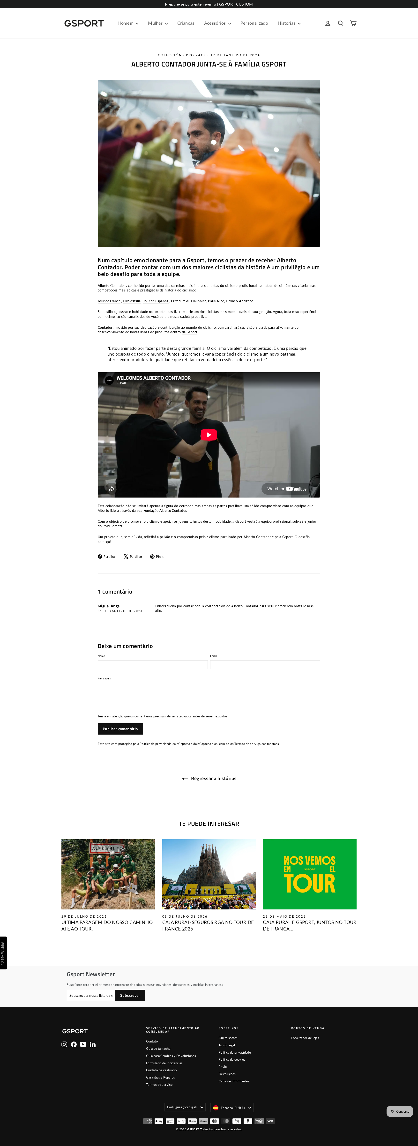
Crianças (185, 23)
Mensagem (104, 678)
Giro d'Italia (132, 301)
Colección (170, 55)
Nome (101, 655)
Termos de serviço (247, 744)
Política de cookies (232, 1059)
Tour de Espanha (156, 301)
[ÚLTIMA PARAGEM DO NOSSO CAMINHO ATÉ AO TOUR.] (108, 874)
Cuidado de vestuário (161, 1070)
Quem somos (228, 1038)
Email (213, 655)
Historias (287, 23)
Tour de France (109, 301)
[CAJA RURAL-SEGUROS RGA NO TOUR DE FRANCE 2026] (209, 874)
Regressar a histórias (213, 778)
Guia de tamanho (158, 1048)
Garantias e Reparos (160, 1077)
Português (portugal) (182, 1107)
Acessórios (215, 23)
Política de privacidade (156, 744)
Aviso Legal (227, 1045)
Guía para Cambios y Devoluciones (171, 1056)
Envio (223, 1067)
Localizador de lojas (305, 1038)
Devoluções (227, 1074)
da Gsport (189, 332)
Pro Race (196, 55)
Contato (152, 1041)
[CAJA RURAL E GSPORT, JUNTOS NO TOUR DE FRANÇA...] (310, 874)
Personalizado (254, 23)
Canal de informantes (234, 1081)
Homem (126, 23)
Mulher (156, 23)
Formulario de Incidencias (164, 1063)
